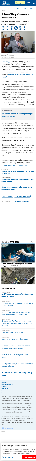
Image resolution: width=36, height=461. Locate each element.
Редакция (4, 389)
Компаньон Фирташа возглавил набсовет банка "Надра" (17, 180)
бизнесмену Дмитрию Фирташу (14, 165)
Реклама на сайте (7, 384)
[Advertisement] (18, 220)
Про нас (4, 382)
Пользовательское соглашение (11, 393)
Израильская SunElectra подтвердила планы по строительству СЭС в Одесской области (16, 323)
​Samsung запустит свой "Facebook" (14, 339)
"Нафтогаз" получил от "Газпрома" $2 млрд (17, 373)
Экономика (12, 9)
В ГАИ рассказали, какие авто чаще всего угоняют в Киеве (17, 365)
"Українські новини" (21, 201)
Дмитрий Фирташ (22, 196)
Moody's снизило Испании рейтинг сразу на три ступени (17, 304)
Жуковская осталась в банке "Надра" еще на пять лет (17, 172)
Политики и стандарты (8, 391)
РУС (28, 3)
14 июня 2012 (28, 9)
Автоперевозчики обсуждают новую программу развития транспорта (15, 313)
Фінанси (20, 9)
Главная (3, 9)
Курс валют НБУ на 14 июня (12, 332)
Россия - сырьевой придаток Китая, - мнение (15, 356)
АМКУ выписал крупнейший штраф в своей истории (17, 295)
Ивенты (3, 386)
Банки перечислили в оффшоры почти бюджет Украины (16, 188)
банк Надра (7, 196)
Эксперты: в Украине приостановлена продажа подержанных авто (16, 347)
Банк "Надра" (6, 61)
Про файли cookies (7, 457)
